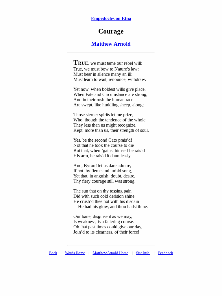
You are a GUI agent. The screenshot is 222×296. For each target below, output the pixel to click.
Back (53, 253)
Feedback (165, 253)
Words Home (75, 253)
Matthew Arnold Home (110, 253)
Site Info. (143, 253)
